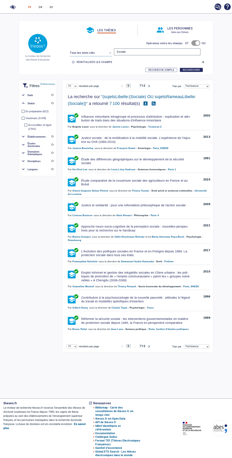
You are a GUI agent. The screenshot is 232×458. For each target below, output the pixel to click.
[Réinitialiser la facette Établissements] (52, 136)
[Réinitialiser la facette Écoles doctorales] (52, 144)
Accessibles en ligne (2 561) (39, 126)
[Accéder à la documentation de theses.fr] (227, 7)
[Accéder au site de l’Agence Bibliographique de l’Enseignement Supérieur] (217, 429)
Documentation (105, 433)
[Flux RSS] (153, 103)
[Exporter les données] (145, 103)
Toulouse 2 (155, 126)
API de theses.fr (105, 422)
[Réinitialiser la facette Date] (52, 95)
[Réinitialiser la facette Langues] (52, 169)
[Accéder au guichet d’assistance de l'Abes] (217, 7)
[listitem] (217, 7)
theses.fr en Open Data (110, 418)
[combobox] (91, 52)
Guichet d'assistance (108, 447)
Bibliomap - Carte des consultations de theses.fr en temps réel (114, 411)
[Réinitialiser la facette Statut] (52, 103)
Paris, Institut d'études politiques (169, 329)
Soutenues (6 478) (35, 118)
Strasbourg (74, 240)
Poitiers (169, 261)
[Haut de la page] (221, 446)
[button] (13, 7)
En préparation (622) (37, 111)
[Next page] (149, 86)
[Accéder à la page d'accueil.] (38, 44)
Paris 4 (155, 215)
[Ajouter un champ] (203, 62)
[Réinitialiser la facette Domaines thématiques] (52, 153)
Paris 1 (172, 169)
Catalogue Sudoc (106, 436)
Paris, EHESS (160, 148)
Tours (150, 307)
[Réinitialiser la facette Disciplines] (52, 161)
